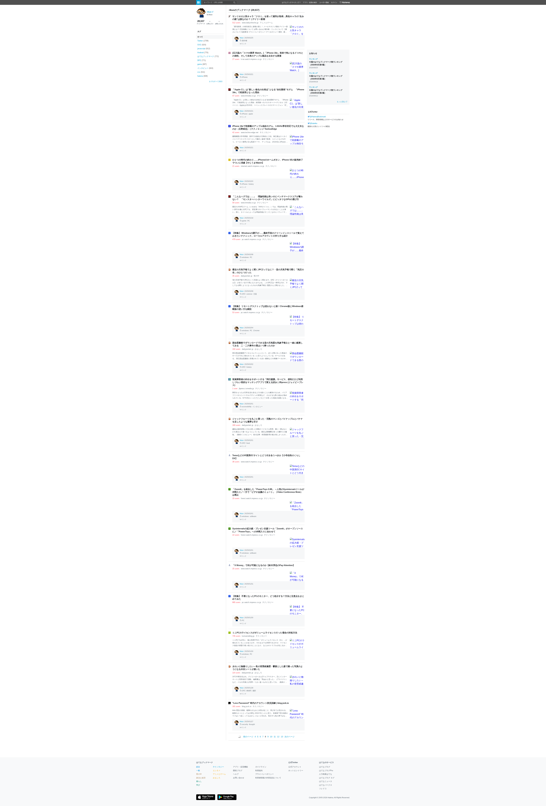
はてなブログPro (326, 770)
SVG (201, 45)
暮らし (199, 781)
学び (198, 785)
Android (202, 52)
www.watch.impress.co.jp (251, 462)
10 (271, 736)
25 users (235, 569)
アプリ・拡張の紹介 (310, 2)
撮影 (254, 691)
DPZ (201, 60)
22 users (235, 535)
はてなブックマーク (208, 56)
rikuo (209, 12)
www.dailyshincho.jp (250, 23)
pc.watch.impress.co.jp (251, 239)
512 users (236, 23)
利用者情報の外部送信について (268, 778)
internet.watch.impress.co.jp (252, 166)
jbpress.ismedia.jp (246, 388)
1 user (234, 388)
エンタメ (216, 770)
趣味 (234, 429)
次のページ (289, 736)
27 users (235, 59)
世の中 (256, 276)
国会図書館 (240, 353)
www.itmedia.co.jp (248, 96)
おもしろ (258, 349)
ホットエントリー (295, 770)
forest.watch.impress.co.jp (252, 498)
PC (242, 207)
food (248, 443)
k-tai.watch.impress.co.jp (251, 59)
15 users (235, 498)
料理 (271, 429)
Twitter (202, 41)
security (245, 724)
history (251, 184)
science (249, 294)
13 (282, 736)
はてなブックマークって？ (291, 2)
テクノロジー (268, 59)
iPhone (245, 77)
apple (251, 114)
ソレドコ (322, 789)
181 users (236, 706)
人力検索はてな (325, 774)
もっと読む (341, 102)
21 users (235, 166)
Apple (236, 100)
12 (278, 736)
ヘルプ (236, 774)
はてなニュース (325, 781)
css (201, 72)
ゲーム (245, 207)
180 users (236, 425)
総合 (198, 767)
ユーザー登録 (324, 2)
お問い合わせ (238, 778)
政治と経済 (200, 778)
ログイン (334, 2)
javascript (203, 48)
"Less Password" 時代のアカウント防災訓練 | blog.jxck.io (260, 703)
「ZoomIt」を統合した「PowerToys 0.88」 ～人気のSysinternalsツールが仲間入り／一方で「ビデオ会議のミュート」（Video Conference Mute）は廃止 (268, 492)
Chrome (256, 331)
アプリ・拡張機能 (240, 767)
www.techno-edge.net (249, 132)
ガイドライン (260, 767)
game (202, 64)
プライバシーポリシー (264, 774)
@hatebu (313, 123)
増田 (268, 285)
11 (275, 736)
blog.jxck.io (246, 706)
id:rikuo (209, 15)
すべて (200, 37)
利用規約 (259, 770)
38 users (235, 462)
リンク (244, 44)
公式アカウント (294, 767)
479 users (236, 239)
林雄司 (249, 691)
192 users (236, 349)
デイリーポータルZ (255, 677)
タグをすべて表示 (216, 81)
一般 (198, 770)
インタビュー (205, 68)
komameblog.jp (248, 636)
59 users (235, 203)
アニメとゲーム (266, 23)
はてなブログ (324, 767)
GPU (236, 209)
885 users (236, 602)
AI (248, 398)
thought (252, 724)
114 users (236, 673)
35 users (235, 276)
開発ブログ (237, 770)
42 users (235, 132)
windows (245, 257)
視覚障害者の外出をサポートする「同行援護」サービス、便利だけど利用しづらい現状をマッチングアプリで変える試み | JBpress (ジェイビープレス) (267, 382)
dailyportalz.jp (246, 276)
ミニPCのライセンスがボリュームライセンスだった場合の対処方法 (264, 633)
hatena (202, 76)
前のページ (248, 736)
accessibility (246, 407)
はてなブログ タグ (326, 778)
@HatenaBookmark (318, 117)
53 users (235, 312)
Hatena (330, 798)
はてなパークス (325, 785)
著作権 (244, 41)
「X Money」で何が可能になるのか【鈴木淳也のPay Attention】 (263, 565)
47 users (235, 96)
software (253, 516)
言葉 (255, 294)
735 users (236, 636)
